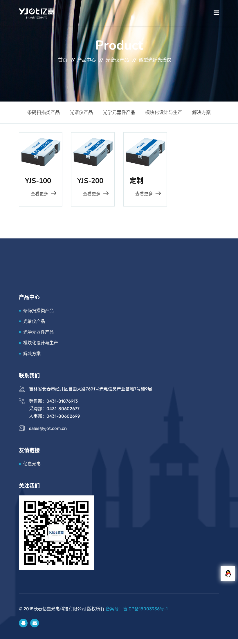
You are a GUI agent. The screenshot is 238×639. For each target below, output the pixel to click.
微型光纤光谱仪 (155, 60)
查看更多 (39, 193)
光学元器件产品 (119, 112)
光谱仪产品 (117, 60)
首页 (62, 60)
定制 (136, 180)
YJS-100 (38, 180)
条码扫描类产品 (43, 112)
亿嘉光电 (32, 463)
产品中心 (86, 60)
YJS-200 (90, 180)
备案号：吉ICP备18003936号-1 (136, 608)
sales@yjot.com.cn (48, 428)
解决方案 (201, 112)
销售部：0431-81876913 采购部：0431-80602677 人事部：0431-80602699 (54, 409)
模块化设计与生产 (163, 112)
